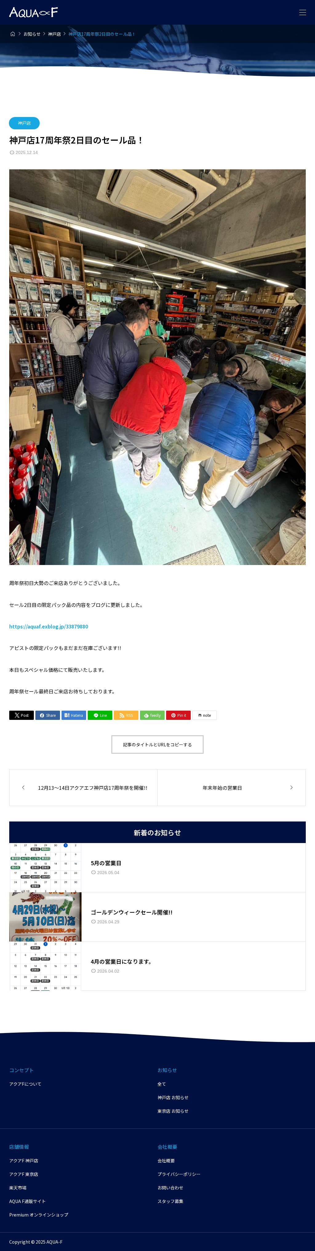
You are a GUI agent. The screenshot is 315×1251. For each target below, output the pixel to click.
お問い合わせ (170, 1187)
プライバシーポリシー (179, 1174)
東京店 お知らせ (173, 1111)
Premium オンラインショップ (38, 1215)
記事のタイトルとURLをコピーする (157, 744)
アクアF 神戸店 (23, 1160)
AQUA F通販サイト (27, 1201)
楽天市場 (17, 1187)
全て (162, 1084)
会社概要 (166, 1160)
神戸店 (24, 123)
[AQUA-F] (33, 12)
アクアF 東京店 (23, 1174)
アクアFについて (25, 1084)
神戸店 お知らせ (173, 1097)
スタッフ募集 (170, 1201)
